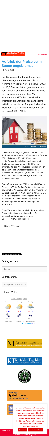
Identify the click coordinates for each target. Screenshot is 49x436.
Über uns (6, 430)
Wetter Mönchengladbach (19, 299)
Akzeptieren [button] (22, 429)
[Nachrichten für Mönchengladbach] (13, 54)
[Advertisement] (24, 25)
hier (30, 216)
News (7, 226)
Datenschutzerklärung (36, 429)
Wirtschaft (15, 226)
